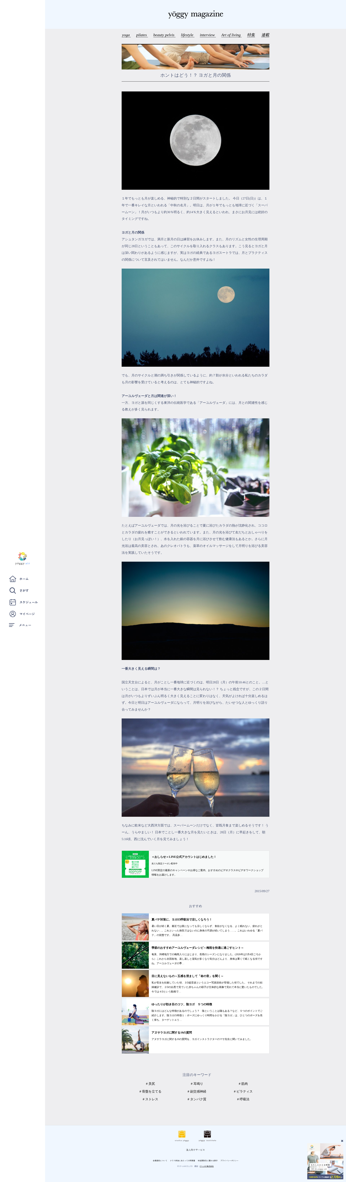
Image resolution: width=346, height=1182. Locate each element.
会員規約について (160, 1160)
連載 (265, 35)
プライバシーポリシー (229, 1160)
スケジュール (28, 602)
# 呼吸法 (243, 1099)
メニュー (25, 625)
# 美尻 (150, 1084)
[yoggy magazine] (195, 14)
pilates (142, 35)
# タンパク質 (197, 1099)
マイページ (27, 614)
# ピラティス (243, 1091)
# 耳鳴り (197, 1084)
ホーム (24, 578)
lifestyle (187, 35)
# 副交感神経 (197, 1091)
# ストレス (150, 1099)
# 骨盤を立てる (150, 1091)
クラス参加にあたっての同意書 (182, 1160)
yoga (126, 35)
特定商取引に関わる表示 (208, 1160)
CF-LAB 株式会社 (207, 1166)
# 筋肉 (243, 1084)
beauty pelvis (164, 35)
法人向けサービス (195, 1149)
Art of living (231, 35)
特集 (251, 35)
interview (208, 35)
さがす (24, 590)
